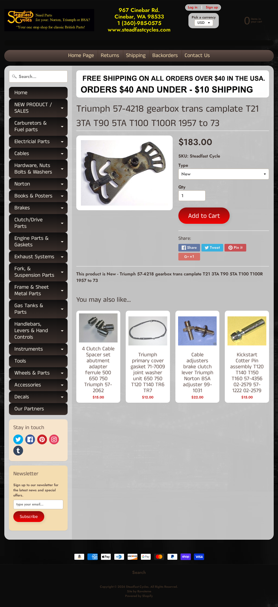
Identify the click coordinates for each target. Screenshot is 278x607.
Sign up (212, 7)
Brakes (41, 209)
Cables (41, 155)
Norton (41, 185)
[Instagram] (54, 439)
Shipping (136, 55)
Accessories (41, 386)
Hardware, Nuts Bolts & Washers (41, 169)
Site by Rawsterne (139, 591)
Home (20, 93)
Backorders (165, 55)
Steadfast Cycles (137, 586)
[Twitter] (18, 439)
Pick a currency (204, 17)
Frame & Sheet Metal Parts (41, 290)
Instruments (41, 350)
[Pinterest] (42, 439)
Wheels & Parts (41, 374)
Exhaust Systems (41, 258)
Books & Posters (41, 197)
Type (183, 165)
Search (139, 572)
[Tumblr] (18, 450)
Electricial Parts (41, 143)
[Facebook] (30, 439)
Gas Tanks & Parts (41, 309)
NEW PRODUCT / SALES (41, 108)
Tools (20, 361)
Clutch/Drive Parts (41, 223)
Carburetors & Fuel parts (41, 126)
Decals (41, 398)
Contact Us (197, 55)
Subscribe (29, 517)
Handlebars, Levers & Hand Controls (41, 330)
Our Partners (29, 409)
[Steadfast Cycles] (49, 20)
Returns (110, 55)
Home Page (81, 55)
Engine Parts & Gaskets (41, 242)
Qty (181, 187)
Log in (192, 7)
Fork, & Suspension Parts (41, 272)
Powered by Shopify (139, 596)
